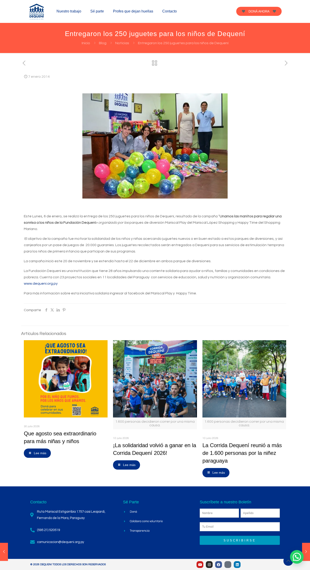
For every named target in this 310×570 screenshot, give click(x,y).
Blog (102, 43)
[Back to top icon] (288, 561)
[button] (297, 557)
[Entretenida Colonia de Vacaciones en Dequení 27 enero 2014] (306, 552)
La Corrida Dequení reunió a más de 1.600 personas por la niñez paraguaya (242, 453)
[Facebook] (218, 564)
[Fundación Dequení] (36, 11)
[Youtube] (200, 564)
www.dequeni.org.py (41, 283)
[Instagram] (209, 564)
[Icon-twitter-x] (227, 564)
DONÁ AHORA (258, 11)
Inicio (86, 43)
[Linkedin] (237, 564)
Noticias (122, 43)
